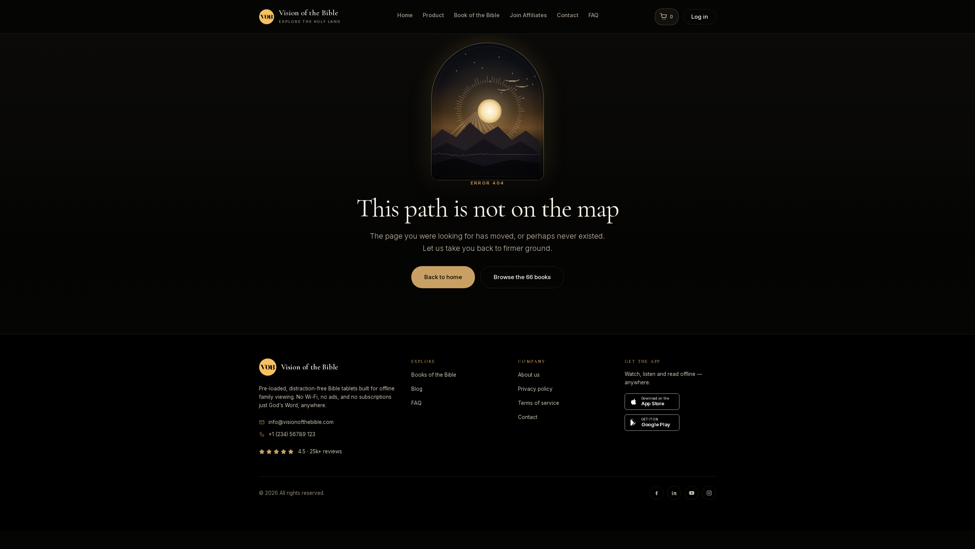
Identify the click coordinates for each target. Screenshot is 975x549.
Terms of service (538, 403)
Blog (416, 389)
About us (529, 375)
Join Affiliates (528, 15)
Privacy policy (535, 389)
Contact (568, 15)
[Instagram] (709, 493)
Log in (699, 16)
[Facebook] (656, 493)
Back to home (443, 277)
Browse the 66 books (522, 277)
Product (433, 15)
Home (405, 15)
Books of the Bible (433, 375)
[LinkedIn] (674, 493)
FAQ (593, 15)
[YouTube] (691, 493)
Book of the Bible (477, 15)
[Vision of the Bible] (268, 367)
